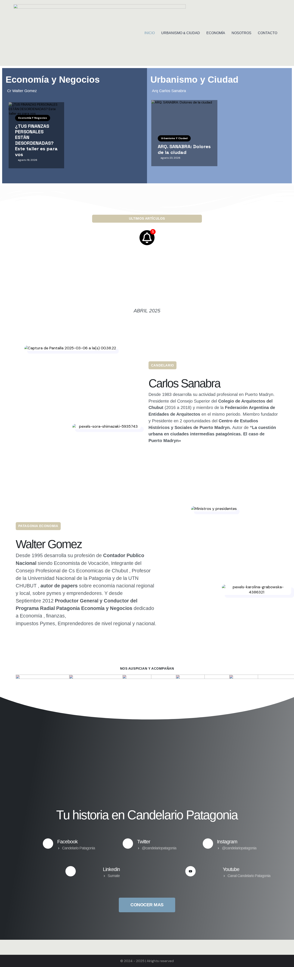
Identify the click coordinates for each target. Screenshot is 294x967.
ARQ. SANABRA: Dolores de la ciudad (184, 149)
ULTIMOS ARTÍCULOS (147, 218)
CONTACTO (267, 33)
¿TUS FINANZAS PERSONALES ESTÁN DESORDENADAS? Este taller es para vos (36, 140)
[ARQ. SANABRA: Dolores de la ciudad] (184, 133)
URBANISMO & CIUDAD (180, 33)
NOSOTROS (241, 33)
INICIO (149, 33)
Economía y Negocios (32, 118)
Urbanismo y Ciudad (174, 138)
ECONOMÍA (215, 33)
